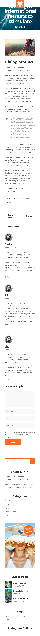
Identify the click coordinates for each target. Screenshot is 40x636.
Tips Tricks (8, 619)
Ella (7, 295)
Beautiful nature (20, 591)
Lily (7, 346)
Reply (9, 277)
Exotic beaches (20, 583)
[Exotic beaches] (8, 584)
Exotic (33, 199)
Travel (18, 199)
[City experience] (8, 599)
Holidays (8, 504)
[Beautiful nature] (8, 592)
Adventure (26, 199)
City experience (20, 598)
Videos (7, 515)
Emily (8, 244)
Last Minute (24, 616)
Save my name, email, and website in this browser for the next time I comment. (20, 434)
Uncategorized (10, 512)
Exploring (8, 500)
